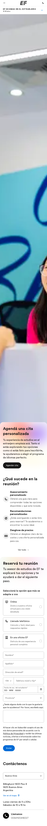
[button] (4, 3)
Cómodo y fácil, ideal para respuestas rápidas (22, 626)
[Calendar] (41, 689)
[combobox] (8, 680)
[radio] (23, 606)
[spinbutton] (5, 690)
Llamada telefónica (19, 621)
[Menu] (42, 10)
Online (13, 602)
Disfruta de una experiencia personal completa (23, 643)
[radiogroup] (23, 623)
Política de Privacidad (13, 734)
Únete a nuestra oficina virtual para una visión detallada (21, 609)
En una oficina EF (19, 637)
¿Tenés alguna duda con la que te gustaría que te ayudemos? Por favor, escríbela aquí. (23, 706)
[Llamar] (43, 3)
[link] (19, 10)
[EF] (23, 3)
